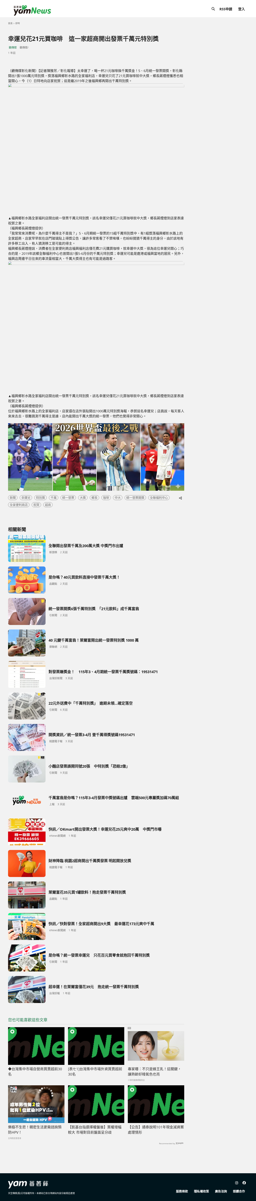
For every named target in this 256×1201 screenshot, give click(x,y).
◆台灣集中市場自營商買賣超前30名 (35, 1072)
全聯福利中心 (159, 498)
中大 (118, 498)
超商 (48, 505)
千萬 (54, 498)
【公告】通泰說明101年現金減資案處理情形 (156, 1130)
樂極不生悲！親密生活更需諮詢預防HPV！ (34, 1130)
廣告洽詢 (221, 1191)
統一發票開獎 (135, 498)
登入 (241, 9)
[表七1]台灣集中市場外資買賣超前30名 (95, 1072)
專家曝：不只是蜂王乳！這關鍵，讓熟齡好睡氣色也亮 (154, 1072)
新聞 (13, 498)
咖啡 (106, 498)
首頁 (10, 23)
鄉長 (94, 498)
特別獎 (40, 498)
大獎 (83, 498)
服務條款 (182, 1191)
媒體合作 (239, 1191)
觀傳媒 (13, 47)
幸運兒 (25, 498)
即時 (17, 23)
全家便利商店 (19, 505)
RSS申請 (225, 9)
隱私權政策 (201, 1191)
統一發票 (68, 498)
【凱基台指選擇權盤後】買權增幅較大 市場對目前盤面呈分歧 (94, 1130)
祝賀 (36, 505)
